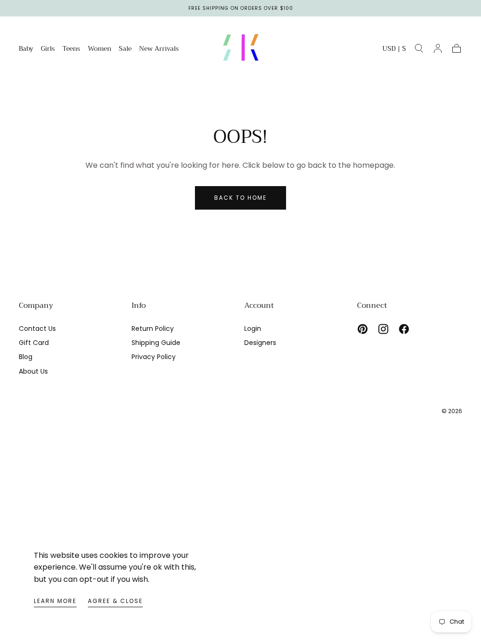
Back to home (240, 198)
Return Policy (153, 328)
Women (99, 49)
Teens (71, 49)
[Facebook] (404, 329)
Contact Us (37, 328)
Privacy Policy (154, 356)
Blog (25, 356)
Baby (26, 49)
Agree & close (115, 601)
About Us (33, 371)
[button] (394, 50)
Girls (48, 49)
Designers (260, 342)
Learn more (55, 601)
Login (252, 328)
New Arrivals (159, 49)
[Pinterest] (362, 329)
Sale (125, 49)
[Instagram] (383, 329)
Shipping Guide (156, 342)
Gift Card (34, 342)
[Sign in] (437, 48)
